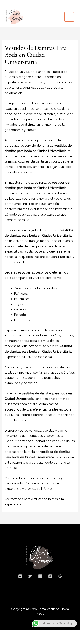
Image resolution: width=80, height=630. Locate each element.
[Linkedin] (40, 576)
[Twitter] (30, 576)
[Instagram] (50, 576)
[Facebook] (20, 576)
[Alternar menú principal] (69, 17)
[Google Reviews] (60, 576)
